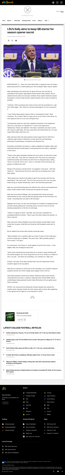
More (46, 20)
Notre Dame (17, 20)
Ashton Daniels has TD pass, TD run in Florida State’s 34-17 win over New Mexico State (33, 333)
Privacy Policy (47, 461)
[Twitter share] (12, 40)
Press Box (34, 461)
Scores (34, 20)
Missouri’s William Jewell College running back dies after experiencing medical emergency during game (30, 362)
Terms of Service (24, 462)
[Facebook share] (8, 40)
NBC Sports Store (28, 461)
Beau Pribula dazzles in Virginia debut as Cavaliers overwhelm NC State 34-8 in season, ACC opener (33, 371)
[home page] (8, 2)
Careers (9, 461)
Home (3, 20)
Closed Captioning (16, 461)
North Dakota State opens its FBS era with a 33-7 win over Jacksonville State (30, 348)
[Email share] (16, 40)
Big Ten (9, 20)
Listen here (20, 319)
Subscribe (5, 402)
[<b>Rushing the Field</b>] (10, 316)
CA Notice (17, 462)
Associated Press (10, 334)
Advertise (4, 461)
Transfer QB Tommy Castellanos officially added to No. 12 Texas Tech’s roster (30, 355)
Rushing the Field (26, 20)
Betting (39, 20)
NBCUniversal (11, 465)
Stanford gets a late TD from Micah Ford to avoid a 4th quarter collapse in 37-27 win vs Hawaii (33, 340)
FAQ (22, 461)
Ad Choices (40, 461)
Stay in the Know (6, 395)
